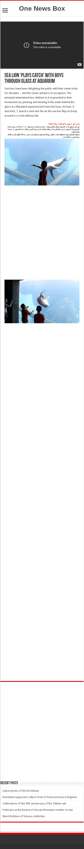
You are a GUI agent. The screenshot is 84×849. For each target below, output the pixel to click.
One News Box (42, 8)
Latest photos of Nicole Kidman (20, 790)
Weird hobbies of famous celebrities (23, 816)
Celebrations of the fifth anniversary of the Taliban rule (34, 803)
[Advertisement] (42, 234)
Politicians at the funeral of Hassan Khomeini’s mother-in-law (37, 809)
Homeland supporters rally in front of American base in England (39, 797)
